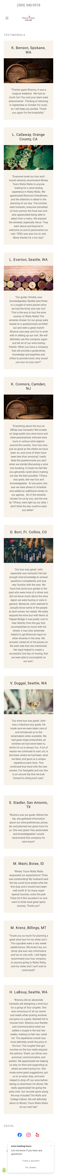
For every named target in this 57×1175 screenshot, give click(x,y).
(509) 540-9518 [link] (28, 5)
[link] (28, 18)
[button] (7, 18)
